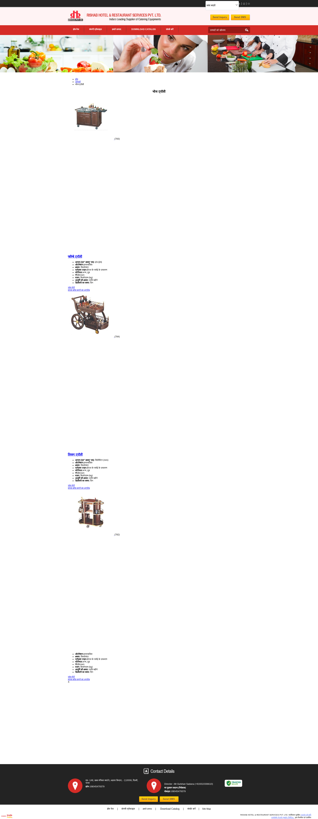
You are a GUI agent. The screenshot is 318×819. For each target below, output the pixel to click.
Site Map (206, 809)
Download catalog (143, 29)
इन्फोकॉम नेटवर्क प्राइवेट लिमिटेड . (282, 817)
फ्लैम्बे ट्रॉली (75, 256)
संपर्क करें (169, 29)
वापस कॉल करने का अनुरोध (79, 290)
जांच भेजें (71, 287)
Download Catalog (170, 808)
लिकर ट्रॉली (75, 454)
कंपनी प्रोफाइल (95, 29)
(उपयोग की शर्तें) (306, 815)
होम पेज (76, 29)
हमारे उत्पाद (116, 29)
